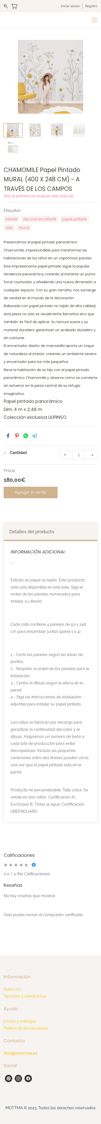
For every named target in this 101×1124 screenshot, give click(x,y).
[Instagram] (18, 1078)
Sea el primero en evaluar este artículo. (39, 196)
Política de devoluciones (26, 1028)
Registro (91, 6)
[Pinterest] (8, 1078)
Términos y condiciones (25, 996)
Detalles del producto (31, 531)
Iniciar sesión (70, 6)
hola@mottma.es (20, 1053)
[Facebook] (28, 1078)
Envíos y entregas (20, 1021)
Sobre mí (12, 989)
